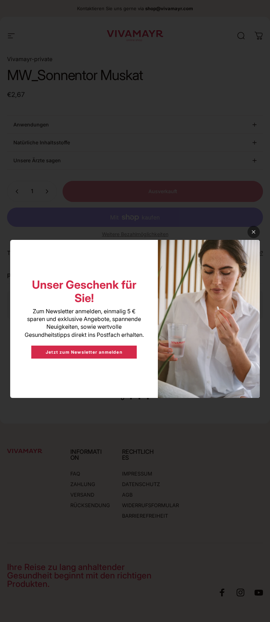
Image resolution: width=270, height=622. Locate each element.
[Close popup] (254, 232)
